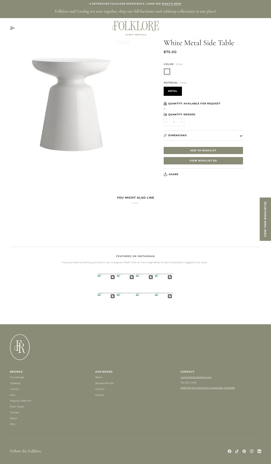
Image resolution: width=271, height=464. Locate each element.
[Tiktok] (236, 451)
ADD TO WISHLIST (203, 150)
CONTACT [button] (187, 371)
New (12, 394)
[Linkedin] (259, 451)
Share (174, 174)
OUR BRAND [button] (104, 371)
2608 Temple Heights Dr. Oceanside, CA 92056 (208, 387)
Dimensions (177, 135)
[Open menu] (16, 28)
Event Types (17, 406)
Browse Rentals (104, 383)
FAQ (12, 424)
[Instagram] (252, 451)
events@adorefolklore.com (196, 377)
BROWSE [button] (16, 371)
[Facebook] (229, 451)
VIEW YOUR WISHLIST (265, 219)
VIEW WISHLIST (203, 160)
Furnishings (17, 377)
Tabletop (15, 383)
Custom (14, 388)
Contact (14, 412)
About (13, 418)
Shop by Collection (20, 400)
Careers (99, 394)
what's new (171, 3)
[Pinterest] (244, 451)
